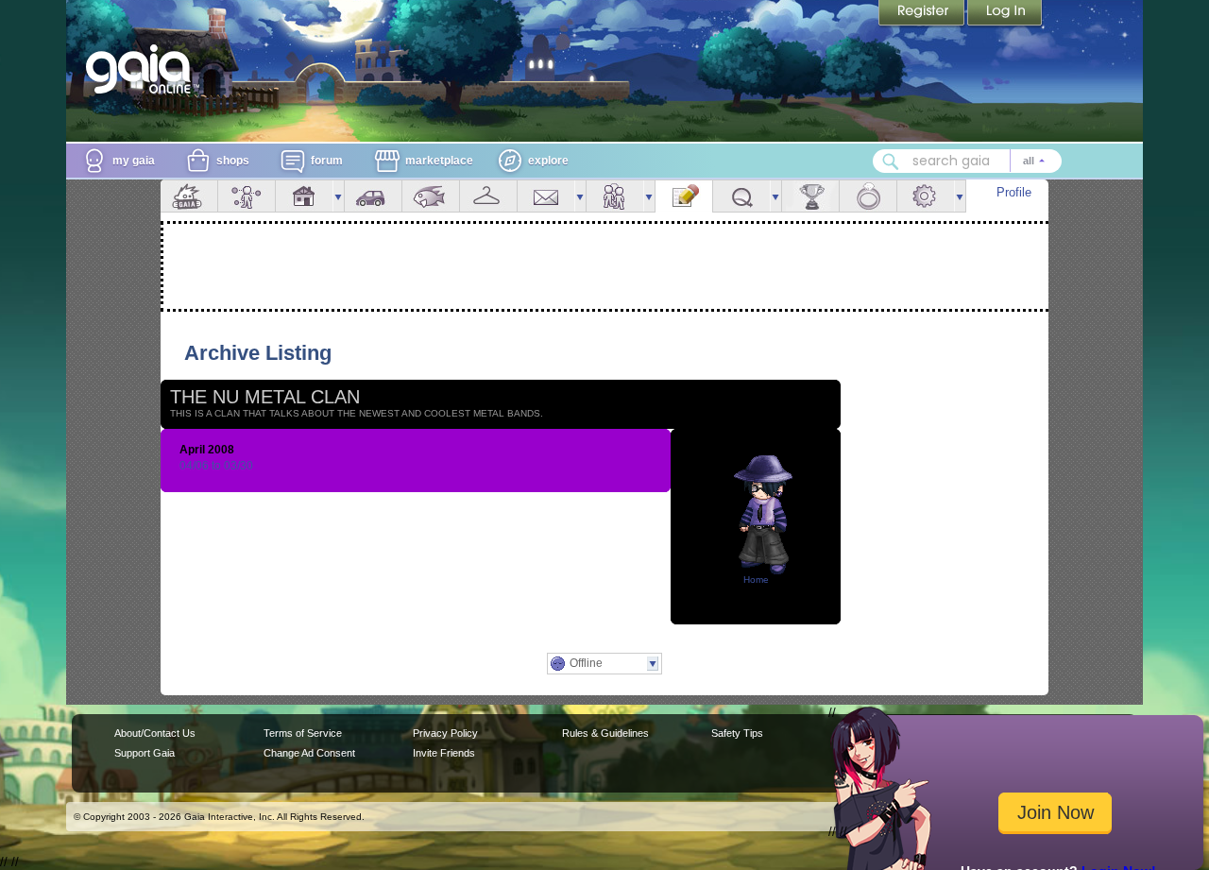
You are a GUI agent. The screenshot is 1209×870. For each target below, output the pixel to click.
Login (1005, 14)
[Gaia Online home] (142, 69)
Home (756, 579)
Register (922, 14)
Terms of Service (303, 733)
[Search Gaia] (890, 161)
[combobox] (967, 161)
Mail (546, 196)
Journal (684, 196)
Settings (925, 196)
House (304, 196)
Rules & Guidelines (605, 733)
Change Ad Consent (309, 753)
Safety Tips (737, 733)
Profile (1013, 192)
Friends (615, 196)
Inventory (488, 196)
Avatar (246, 196)
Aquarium (430, 196)
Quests (741, 196)
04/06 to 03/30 (216, 465)
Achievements (810, 196)
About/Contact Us (155, 733)
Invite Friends (444, 753)
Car (373, 196)
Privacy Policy (445, 733)
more (338, 196)
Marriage (868, 196)
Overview (189, 196)
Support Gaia (144, 753)
